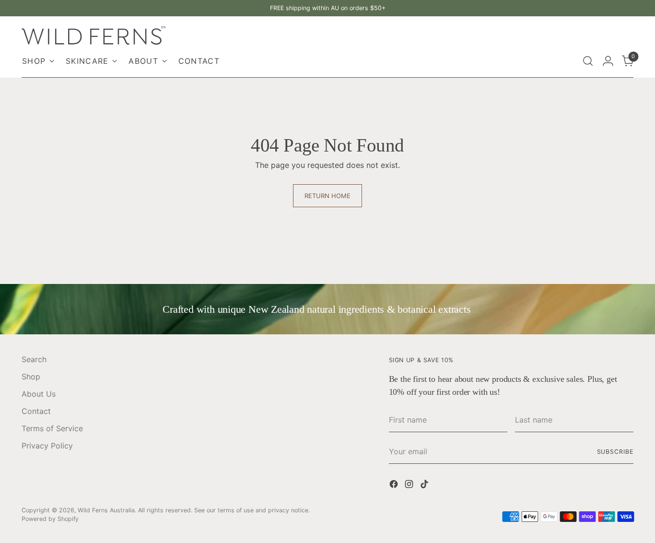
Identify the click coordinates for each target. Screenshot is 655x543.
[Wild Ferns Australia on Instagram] (410, 485)
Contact (36, 411)
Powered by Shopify (50, 518)
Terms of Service (52, 428)
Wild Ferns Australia (106, 510)
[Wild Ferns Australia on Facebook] (394, 485)
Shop (31, 376)
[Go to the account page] (608, 61)
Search (34, 359)
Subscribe (615, 451)
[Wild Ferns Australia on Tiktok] (425, 485)
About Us (39, 394)
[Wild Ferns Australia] (93, 35)
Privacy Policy (47, 445)
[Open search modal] (587, 61)
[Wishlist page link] (567, 61)
